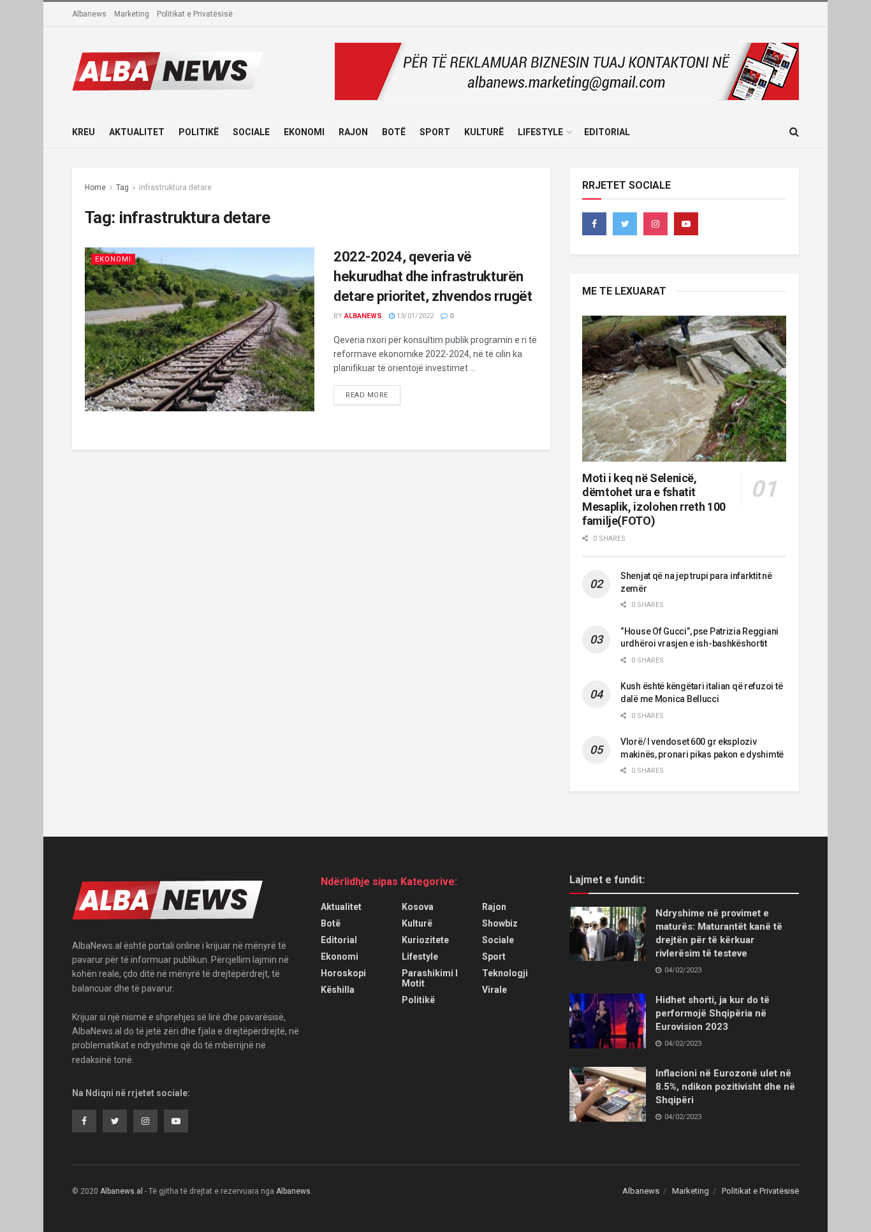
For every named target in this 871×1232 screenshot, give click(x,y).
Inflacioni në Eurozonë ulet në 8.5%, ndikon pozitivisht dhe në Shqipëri (725, 1086)
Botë (394, 132)
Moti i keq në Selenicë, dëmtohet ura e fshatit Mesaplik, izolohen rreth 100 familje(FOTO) (654, 499)
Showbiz (500, 923)
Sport (435, 132)
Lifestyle (540, 132)
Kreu (83, 132)
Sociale (251, 132)
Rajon (353, 132)
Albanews (89, 14)
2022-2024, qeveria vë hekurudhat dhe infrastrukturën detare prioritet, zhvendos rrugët (432, 276)
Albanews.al (121, 1191)
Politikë (199, 132)
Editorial (607, 132)
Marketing (131, 14)
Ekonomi (304, 132)
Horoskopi (343, 973)
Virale (494, 990)
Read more (367, 395)
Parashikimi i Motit (430, 978)
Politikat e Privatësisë (195, 14)
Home (95, 187)
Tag (122, 187)
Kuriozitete (425, 940)
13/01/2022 (414, 316)
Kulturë (484, 132)
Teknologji (505, 973)
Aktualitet (137, 132)
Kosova (418, 907)
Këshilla (338, 990)
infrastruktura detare (175, 187)
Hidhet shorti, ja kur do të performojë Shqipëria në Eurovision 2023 (712, 1013)
